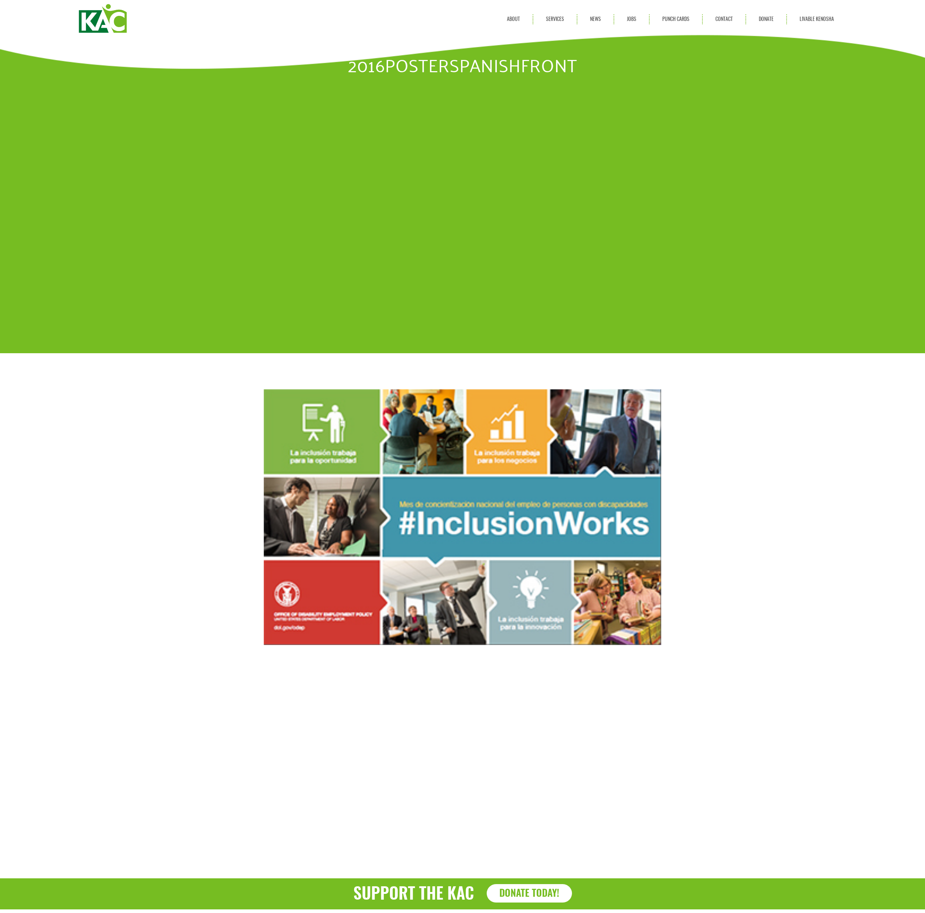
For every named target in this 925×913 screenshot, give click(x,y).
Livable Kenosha (817, 19)
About (513, 19)
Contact (724, 19)
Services (555, 19)
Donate (766, 19)
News (595, 19)
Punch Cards (675, 19)
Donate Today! (529, 894)
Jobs (631, 19)
